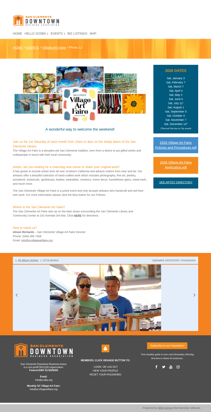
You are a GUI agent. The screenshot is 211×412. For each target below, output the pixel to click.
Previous (16, 295)
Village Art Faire (54, 47)
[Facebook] (156, 367)
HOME (18, 47)
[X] (163, 367)
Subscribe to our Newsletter (167, 345)
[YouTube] (171, 367)
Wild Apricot (165, 408)
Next (194, 295)
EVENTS (32, 47)
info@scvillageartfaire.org (37, 240)
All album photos (28, 260)
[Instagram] (178, 367)
